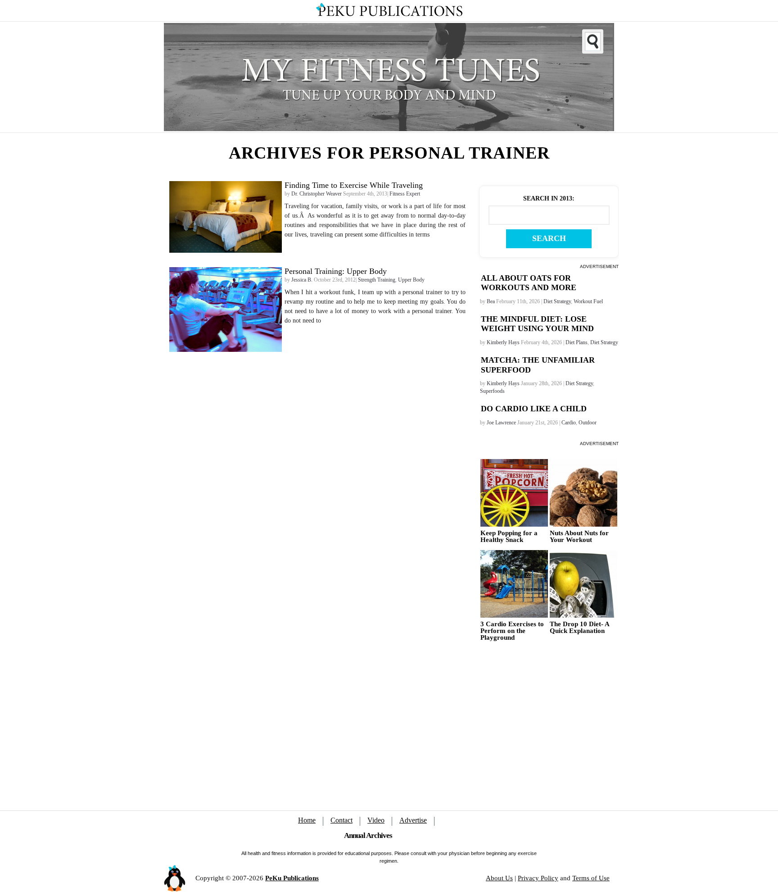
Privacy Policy (538, 878)
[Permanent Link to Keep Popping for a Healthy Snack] (514, 493)
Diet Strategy (557, 301)
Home (307, 820)
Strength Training (376, 280)
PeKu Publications (292, 878)
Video (375, 820)
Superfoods (492, 391)
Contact (341, 820)
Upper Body (411, 280)
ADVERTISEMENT (599, 266)
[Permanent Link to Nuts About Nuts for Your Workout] (583, 493)
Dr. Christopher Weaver (316, 194)
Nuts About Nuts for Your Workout (579, 536)
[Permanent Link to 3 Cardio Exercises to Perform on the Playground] (514, 584)
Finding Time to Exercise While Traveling (354, 185)
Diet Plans (576, 342)
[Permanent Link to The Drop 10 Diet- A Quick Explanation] (583, 584)
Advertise (413, 820)
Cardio (568, 422)
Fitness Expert (404, 194)
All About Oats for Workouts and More (528, 282)
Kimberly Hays (503, 342)
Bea (491, 301)
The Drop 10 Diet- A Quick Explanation (579, 627)
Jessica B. (301, 280)
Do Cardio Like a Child (534, 408)
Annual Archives (368, 835)
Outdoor (588, 422)
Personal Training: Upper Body (336, 271)
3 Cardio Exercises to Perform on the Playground (512, 631)
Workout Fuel (588, 301)
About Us (499, 878)
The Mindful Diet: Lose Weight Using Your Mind (537, 323)
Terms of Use (591, 878)
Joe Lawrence (501, 422)
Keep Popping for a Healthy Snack (509, 536)
